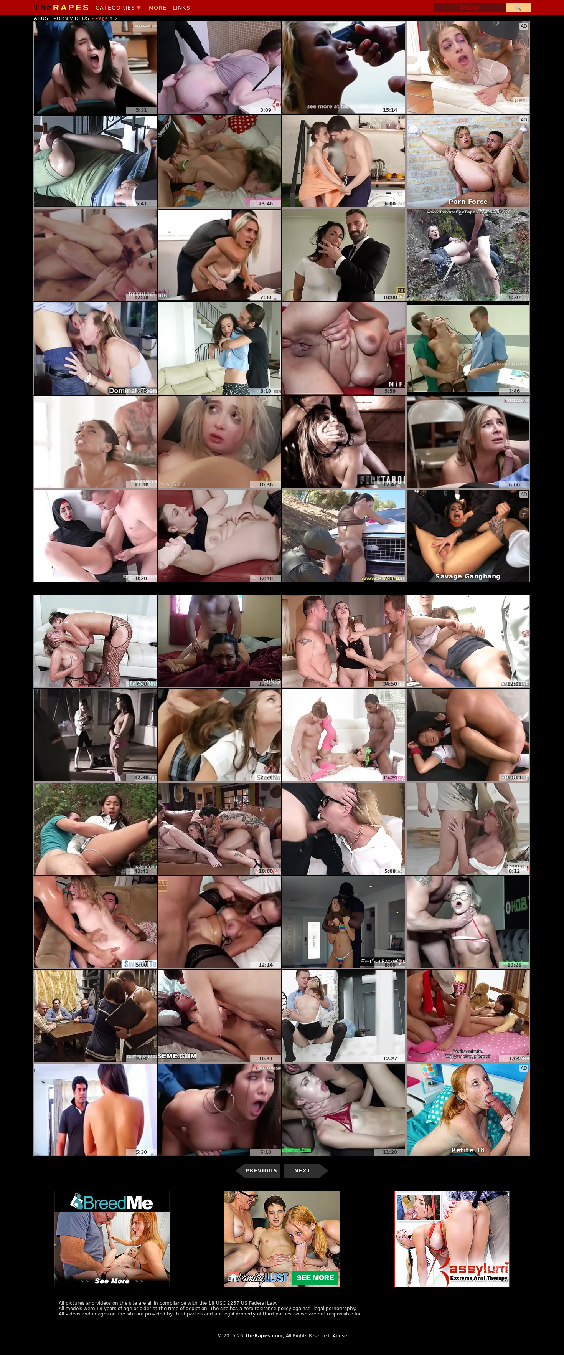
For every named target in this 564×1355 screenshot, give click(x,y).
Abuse (340, 1335)
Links (181, 8)
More (158, 8)
